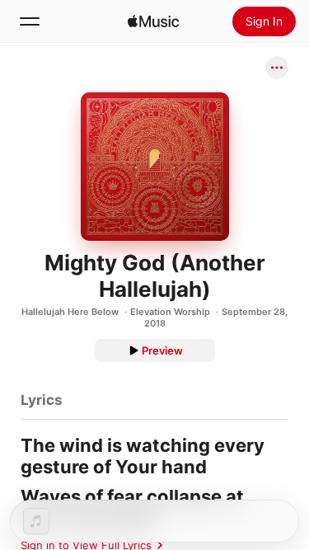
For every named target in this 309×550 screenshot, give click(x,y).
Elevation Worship (170, 311)
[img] (153, 21)
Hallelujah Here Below (70, 311)
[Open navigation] (30, 21)
